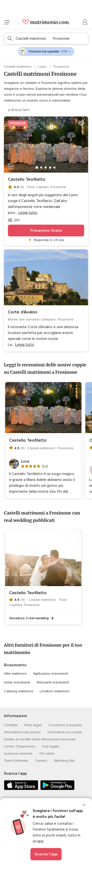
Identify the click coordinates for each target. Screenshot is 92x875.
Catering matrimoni (18, 691)
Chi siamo (47, 753)
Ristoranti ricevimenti (53, 682)
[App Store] (21, 789)
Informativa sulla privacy (22, 732)
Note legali (32, 725)
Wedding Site (64, 761)
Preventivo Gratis (46, 230)
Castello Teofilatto (26, 179)
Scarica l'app (46, 854)
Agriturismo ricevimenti (50, 673)
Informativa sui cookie (65, 732)
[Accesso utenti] (85, 22)
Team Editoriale (16, 761)
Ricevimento (15, 665)
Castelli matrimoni (18, 66)
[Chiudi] (84, 805)
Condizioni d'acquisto (65, 725)
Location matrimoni (54, 691)
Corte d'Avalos (22, 312)
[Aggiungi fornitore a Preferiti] (81, 123)
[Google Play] (57, 789)
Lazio (43, 66)
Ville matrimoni (15, 673)
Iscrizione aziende (18, 753)
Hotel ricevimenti (17, 682)
